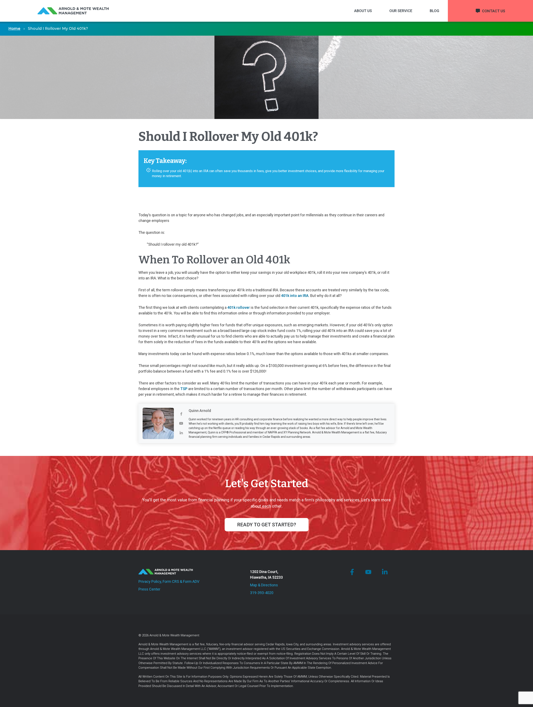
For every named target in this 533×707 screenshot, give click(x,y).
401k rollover (238, 307)
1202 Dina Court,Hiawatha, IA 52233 (266, 574)
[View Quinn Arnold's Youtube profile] (181, 423)
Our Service (400, 11)
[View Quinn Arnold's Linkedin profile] (181, 433)
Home (14, 28)
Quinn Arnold (200, 410)
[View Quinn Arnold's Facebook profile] (181, 414)
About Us (363, 11)
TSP (183, 389)
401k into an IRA (295, 295)
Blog (434, 11)
